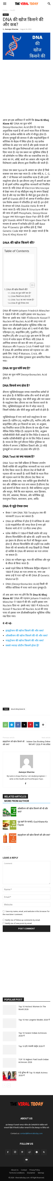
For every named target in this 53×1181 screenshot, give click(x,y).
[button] (4, 3)
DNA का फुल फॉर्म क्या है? (21, 292)
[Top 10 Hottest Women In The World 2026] (9, 1010)
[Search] (49, 3)
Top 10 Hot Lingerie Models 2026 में (34, 1019)
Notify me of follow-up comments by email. (22, 920)
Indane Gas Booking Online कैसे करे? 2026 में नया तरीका (38, 743)
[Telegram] (11, 724)
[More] (43, 724)
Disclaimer (31, 1173)
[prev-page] (4, 848)
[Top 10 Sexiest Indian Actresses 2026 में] (9, 1036)
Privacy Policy (34, 1170)
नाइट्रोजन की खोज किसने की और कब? (25, 640)
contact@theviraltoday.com (31, 1133)
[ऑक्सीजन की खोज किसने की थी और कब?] (9, 811)
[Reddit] (29, 1152)
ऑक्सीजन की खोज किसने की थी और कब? (27, 635)
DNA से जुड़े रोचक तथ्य (20, 303)
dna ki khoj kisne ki (18, 709)
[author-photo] (26, 768)
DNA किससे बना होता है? (21, 296)
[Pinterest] (30, 724)
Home (5, 10)
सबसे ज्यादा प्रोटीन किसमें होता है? (22, 645)
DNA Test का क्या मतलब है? (22, 299)
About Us (14, 1170)
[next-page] (8, 848)
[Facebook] (18, 724)
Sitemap (41, 1173)
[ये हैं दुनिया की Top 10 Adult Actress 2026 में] (9, 1076)
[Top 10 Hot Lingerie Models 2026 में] (9, 1023)
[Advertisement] (26, 90)
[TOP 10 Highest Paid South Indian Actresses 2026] (9, 1063)
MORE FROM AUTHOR (16, 800)
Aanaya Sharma (11, 29)
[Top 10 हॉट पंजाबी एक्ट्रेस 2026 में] (9, 1049)
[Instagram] (15, 1152)
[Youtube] (26, 1160)
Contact (24, 1170)
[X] (24, 724)
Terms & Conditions (16, 1173)
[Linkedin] (36, 724)
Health (12, 10)
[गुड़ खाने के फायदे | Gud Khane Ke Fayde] (9, 825)
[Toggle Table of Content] (31, 285)
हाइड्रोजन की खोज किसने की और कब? (25, 630)
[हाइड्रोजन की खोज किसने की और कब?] (9, 838)
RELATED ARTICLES (15, 796)
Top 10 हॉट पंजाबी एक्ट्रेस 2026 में (31, 1046)
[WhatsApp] (5, 724)
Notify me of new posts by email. (18, 923)
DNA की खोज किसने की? (17, 289)
